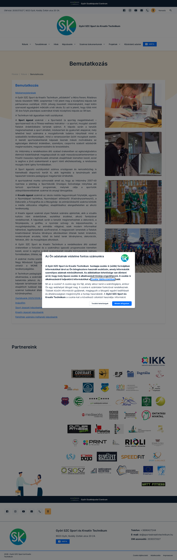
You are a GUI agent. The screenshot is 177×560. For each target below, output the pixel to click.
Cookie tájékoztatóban (103, 279)
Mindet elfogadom (121, 303)
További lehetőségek (100, 303)
